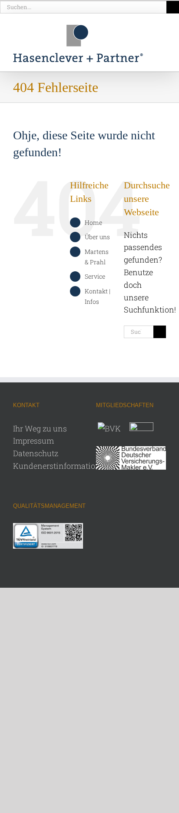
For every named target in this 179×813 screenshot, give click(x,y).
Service (95, 276)
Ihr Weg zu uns (40, 428)
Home (93, 222)
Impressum (33, 440)
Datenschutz (35, 453)
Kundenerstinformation (56, 466)
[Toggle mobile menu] (162, 33)
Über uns (97, 237)
